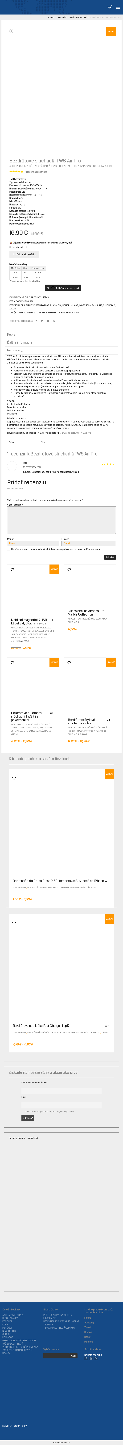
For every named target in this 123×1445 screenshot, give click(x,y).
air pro (22, 312)
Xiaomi (108, 166)
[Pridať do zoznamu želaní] (11, 569)
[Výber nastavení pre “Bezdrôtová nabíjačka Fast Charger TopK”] (107, 1026)
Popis (11, 334)
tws (76, 312)
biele (44, 312)
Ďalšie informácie (19, 342)
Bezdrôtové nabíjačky (39, 1032)
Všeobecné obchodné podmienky (20, 1347)
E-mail (65, 539)
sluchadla (67, 312)
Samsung (85, 166)
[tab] (61, 335)
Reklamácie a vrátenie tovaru (19, 1340)
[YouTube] (91, 1358)
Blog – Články (10, 1318)
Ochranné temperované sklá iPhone (78, 887)
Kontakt (7, 1321)
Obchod (6, 1334)
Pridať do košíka (26, 255)
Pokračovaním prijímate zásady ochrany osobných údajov (50, 1111)
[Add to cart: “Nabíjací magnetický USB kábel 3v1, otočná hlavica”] (53, 620)
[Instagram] (96, 1358)
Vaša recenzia (15, 504)
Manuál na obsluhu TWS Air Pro (75, 432)
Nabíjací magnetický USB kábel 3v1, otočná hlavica (29, 622)
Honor (54, 166)
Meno (11, 539)
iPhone (87, 1317)
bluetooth (54, 312)
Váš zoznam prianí (12, 1343)
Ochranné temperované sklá (42, 887)
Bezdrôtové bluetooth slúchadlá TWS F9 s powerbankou (26, 716)
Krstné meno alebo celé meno (34, 1082)
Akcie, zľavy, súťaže (13, 1315)
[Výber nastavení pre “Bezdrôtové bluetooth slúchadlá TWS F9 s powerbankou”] (52, 713)
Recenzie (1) (15, 350)
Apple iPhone (16, 166)
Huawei (63, 166)
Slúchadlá (61, 17)
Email (23, 1097)
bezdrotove (34, 312)
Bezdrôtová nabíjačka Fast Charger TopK (41, 1025)
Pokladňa (7, 1337)
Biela (43, 442)
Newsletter (9, 1331)
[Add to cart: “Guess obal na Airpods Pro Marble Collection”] (110, 611)
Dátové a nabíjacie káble (38, 627)
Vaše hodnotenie (16, 488)
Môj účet (7, 1327)
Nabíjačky (85, 1032)
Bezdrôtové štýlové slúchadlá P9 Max (81, 722)
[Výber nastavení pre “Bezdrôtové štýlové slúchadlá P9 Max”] (109, 720)
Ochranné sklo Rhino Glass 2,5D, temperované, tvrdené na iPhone (58, 881)
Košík (5, 1324)
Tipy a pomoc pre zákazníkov (59, 1327)
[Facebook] (86, 1358)
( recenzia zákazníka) (36, 171)
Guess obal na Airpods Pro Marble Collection (86, 613)
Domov (51, 17)
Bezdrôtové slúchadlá (79, 17)
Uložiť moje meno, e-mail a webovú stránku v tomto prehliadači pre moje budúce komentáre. (56, 549)
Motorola (73, 166)
